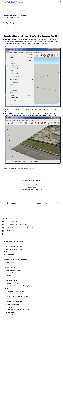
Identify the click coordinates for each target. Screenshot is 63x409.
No (36, 184)
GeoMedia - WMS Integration (12, 234)
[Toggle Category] (2, 241)
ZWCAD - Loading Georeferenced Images (16, 224)
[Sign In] (60, 2)
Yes (26, 184)
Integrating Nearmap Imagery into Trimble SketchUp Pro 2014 (18, 26)
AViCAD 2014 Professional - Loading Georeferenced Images (20, 227)
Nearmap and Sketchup (27, 168)
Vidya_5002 (6, 17)
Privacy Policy (27, 191)
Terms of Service (35, 191)
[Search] (57, 2)
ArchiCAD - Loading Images (12, 231)
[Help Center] (15, 2)
